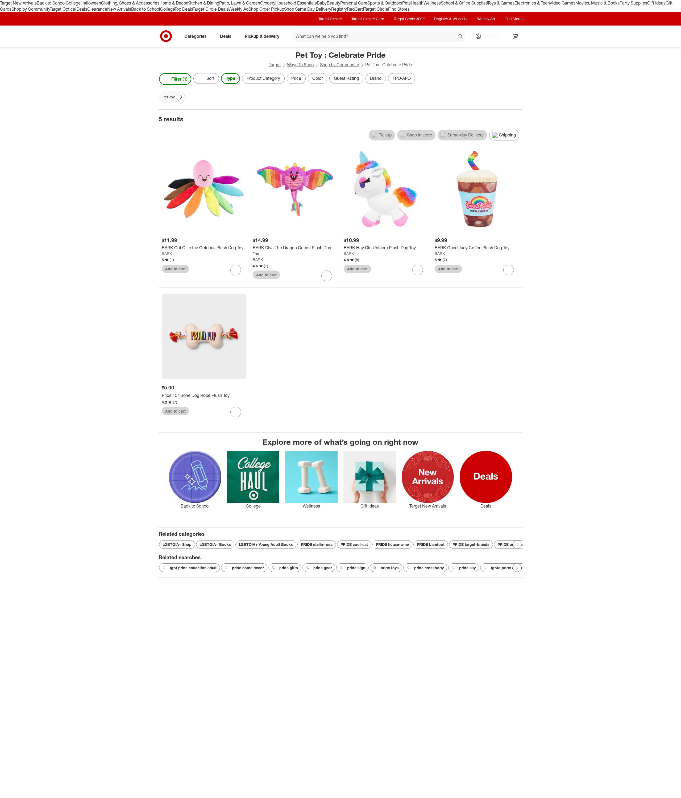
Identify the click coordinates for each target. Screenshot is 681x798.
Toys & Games (500, 3)
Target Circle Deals (211, 9)
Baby (322, 3)
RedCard (355, 9)
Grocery (267, 3)
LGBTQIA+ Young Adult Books (266, 544)
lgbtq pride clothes (508, 568)
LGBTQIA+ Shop (177, 544)
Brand (375, 78)
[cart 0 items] (515, 36)
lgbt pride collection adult (193, 568)
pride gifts (288, 568)
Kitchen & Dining (203, 3)
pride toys (390, 568)
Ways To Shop (300, 64)
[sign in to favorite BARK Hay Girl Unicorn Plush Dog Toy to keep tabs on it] (417, 270)
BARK (167, 253)
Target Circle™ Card (367, 18)
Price (296, 78)
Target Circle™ (330, 18)
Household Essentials (296, 3)
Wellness (432, 3)
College (73, 3)
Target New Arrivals (18, 3)
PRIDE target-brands (470, 544)
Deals (81, 9)
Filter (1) (179, 79)
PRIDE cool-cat (354, 544)
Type (230, 78)
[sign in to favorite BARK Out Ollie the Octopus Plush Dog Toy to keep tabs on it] (235, 270)
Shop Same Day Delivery (307, 9)
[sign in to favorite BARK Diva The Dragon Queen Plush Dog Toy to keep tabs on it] (326, 276)
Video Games (562, 3)
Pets (406, 3)
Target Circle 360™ (409, 18)
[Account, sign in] (488, 36)
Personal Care (353, 3)
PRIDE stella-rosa (317, 544)
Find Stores (399, 9)
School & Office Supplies (464, 3)
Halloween (91, 3)
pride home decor (248, 568)
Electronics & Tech (532, 3)
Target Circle (376, 9)
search (461, 36)
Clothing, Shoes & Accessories (130, 3)
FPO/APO (402, 78)
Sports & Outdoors (384, 3)
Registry (339, 9)
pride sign (356, 568)
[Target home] (166, 36)
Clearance (97, 9)
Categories (195, 36)
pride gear (322, 568)
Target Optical (63, 9)
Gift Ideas (656, 3)
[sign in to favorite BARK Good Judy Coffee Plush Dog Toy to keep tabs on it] (508, 270)
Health (417, 3)
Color (317, 78)
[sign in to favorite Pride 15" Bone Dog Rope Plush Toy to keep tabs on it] (235, 412)
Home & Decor (173, 3)
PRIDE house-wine (392, 544)
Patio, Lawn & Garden (239, 3)
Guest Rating (346, 78)
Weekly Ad (238, 9)
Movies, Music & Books (597, 3)
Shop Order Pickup (266, 9)
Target (275, 64)
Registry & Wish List (451, 18)
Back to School (51, 3)
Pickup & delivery (262, 36)
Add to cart (175, 269)
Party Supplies (633, 3)
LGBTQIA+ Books (215, 544)
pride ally (467, 568)
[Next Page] (517, 79)
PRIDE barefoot (431, 544)
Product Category (263, 78)
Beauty (333, 3)
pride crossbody (429, 568)
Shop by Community (30, 9)
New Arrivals (119, 9)
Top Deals (184, 9)
